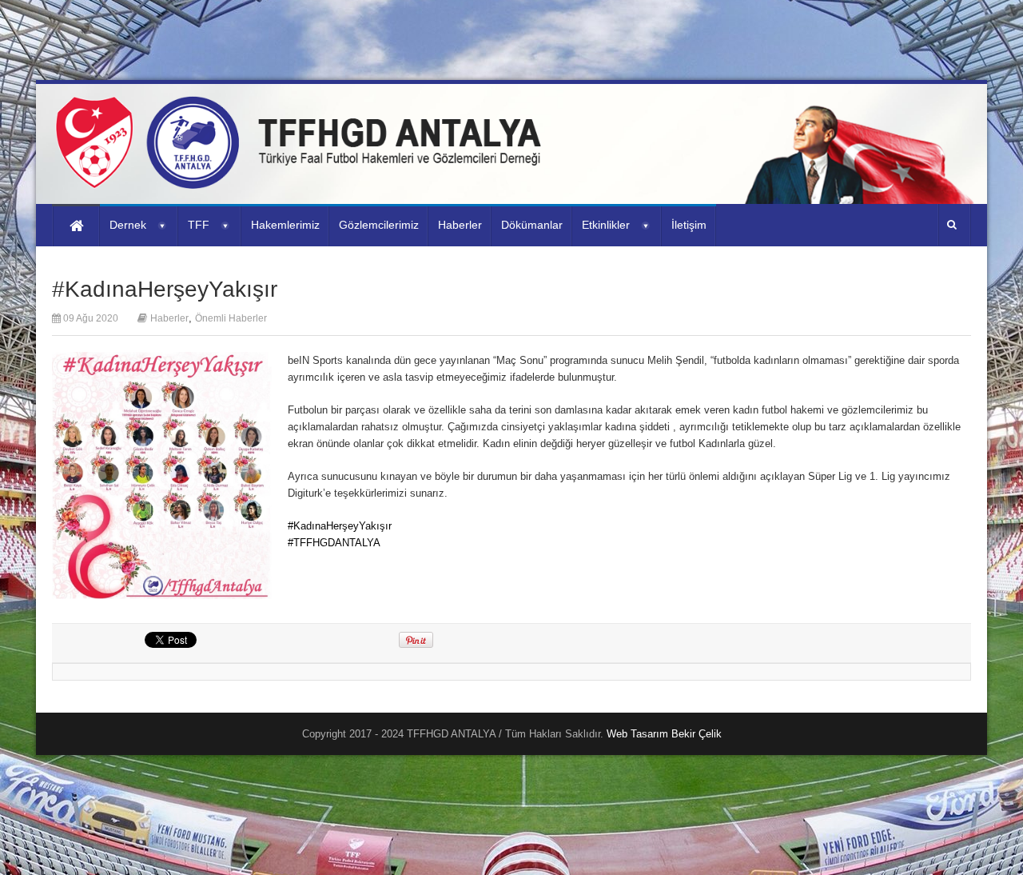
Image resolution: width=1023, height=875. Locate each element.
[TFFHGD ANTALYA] (303, 179)
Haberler (169, 318)
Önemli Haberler (231, 318)
